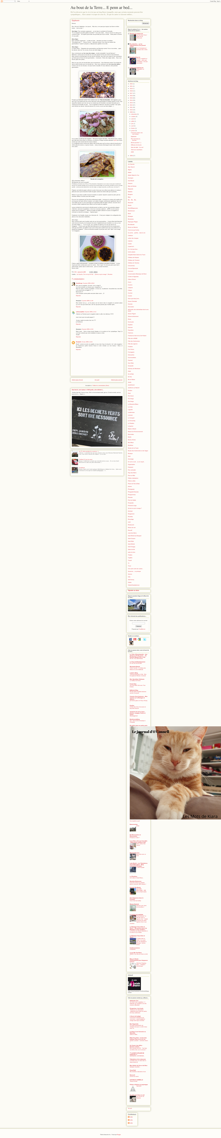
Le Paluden (131, 423)
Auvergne (130, 178)
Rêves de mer (132, 527)
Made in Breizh (132, 429)
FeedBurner (142, 629)
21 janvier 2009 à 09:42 (88, 283)
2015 (131, 98)
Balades (130, 191)
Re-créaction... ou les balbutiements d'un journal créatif (138, 45)
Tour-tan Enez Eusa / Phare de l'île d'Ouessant (141, 36)
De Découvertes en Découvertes (135, 835)
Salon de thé (131, 549)
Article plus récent (77, 380)
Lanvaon (130, 415)
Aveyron (130, 183)
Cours (129, 282)
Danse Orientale (132, 301)
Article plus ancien (116, 380)
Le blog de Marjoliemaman (137, 662)
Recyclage (131, 519)
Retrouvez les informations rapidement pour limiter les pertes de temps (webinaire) (138, 1011)
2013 (131, 102)
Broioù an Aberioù (133, 227)
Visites (129, 582)
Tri (128, 563)
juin (132, 123)
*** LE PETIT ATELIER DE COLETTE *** (137, 1053)
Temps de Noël (133, 1081)
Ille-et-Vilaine (131, 379)
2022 (131, 83)
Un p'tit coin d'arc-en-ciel (137, 1095)
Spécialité (138, 1086)
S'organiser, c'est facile (136, 1008)
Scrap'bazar (82, 467)
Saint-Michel (131, 544)
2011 (131, 107)
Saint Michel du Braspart (134, 535)
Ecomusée (131, 322)
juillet (132, 121)
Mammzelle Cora (134, 853)
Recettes (110, 274)
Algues (130, 169)
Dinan (129, 319)
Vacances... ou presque (134, 571)
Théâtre (130, 555)
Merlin (129, 437)
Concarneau (131, 265)
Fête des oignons (132, 344)
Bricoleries (131, 219)
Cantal (129, 243)
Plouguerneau (132, 494)
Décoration (131, 306)
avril (132, 126)
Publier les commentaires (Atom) (101, 385)
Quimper (130, 511)
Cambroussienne (135, 948)
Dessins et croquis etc (136, 33)
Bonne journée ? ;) (136, 142)
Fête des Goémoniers (134, 341)
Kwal (129, 393)
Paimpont (130, 467)
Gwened (130, 360)
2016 (131, 95)
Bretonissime (134, 824)
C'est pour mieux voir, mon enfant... (137, 133)
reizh (129, 522)
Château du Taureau (133, 263)
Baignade (130, 189)
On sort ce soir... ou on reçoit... (136, 461)
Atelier (129, 172)
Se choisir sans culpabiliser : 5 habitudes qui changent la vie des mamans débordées (138, 1003)
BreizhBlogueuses (133, 208)
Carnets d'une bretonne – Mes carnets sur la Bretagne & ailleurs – (138, 698)
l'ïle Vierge (131, 401)
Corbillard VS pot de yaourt (85, 459)
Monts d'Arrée (132, 439)
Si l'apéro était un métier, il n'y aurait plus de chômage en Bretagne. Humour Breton (141, 941)
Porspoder (131, 503)
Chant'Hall (133, 1070)
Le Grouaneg (131, 420)
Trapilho (130, 557)
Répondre (78, 295)
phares (130, 486)
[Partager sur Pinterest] (97, 272)
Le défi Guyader (140, 867)
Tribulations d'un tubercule (138, 1059)
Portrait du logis (132, 505)
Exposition (131, 330)
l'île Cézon (131, 396)
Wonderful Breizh (135, 666)
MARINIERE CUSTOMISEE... (137, 1056)
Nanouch (132, 1075)
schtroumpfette (80, 311)
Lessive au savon (134, 1076)
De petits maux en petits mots (138, 725)
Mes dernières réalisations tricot (138, 1071)
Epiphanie (76, 20)
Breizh (129, 205)
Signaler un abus (133, 590)
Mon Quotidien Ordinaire (137, 679)
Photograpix (131, 489)
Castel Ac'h (131, 246)
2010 (131, 109)
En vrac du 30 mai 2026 (136, 663)
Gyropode (130, 365)
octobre (133, 116)
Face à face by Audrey (135, 900)
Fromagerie (131, 352)
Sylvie (115, 140)
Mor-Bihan (131, 442)
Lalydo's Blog (134, 673)
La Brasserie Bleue (133, 404)
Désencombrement (133, 316)
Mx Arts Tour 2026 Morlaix (136, 658)
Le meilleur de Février (135, 680)
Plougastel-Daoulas (133, 492)
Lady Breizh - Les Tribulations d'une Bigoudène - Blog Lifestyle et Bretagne (138, 865)
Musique (130, 453)
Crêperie (130, 287)
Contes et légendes (133, 276)
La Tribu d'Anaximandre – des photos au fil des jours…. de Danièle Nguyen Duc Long (138, 656)
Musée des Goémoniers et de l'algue (138, 450)
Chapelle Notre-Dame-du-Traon (136, 254)
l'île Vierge (131, 398)
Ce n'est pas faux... (133, 249)
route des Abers (132, 533)
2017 (131, 93)
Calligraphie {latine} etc (136, 67)
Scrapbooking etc (135, 57)
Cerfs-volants (131, 252)
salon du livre (131, 552)
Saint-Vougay (131, 546)
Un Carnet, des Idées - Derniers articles (136, 1046)
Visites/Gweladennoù (133, 585)
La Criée (130, 407)
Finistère (130, 346)
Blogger (119, 1134)
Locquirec (130, 426)
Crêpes (130, 290)
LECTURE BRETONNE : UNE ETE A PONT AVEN (141, 890)
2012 (131, 105)
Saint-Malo (131, 541)
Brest (129, 213)
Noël (129, 456)
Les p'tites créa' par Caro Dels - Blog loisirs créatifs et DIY (138, 841)
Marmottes (131, 434)
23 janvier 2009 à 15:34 (87, 329)
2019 (131, 88)
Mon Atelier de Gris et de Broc (138, 1065)
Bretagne (130, 216)
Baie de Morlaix (132, 186)
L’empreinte (132, 949)
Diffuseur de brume (136, 145)
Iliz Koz (130, 376)
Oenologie (131, 459)
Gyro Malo (131, 363)
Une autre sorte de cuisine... (135, 568)
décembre (134, 114)
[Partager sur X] (93, 272)
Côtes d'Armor (132, 279)
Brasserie (130, 202)
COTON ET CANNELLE (136, 1079)
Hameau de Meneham (134, 368)
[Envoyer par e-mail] (90, 272)
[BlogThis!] (92, 272)
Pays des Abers (132, 472)
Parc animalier (132, 470)
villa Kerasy (131, 579)
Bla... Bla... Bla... (132, 200)
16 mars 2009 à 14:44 (86, 342)
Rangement (131, 514)
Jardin (129, 382)
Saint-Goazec (131, 538)
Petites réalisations (133, 478)
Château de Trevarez (134, 260)
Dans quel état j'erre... (134, 298)
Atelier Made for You (133, 175)
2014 (131, 100)
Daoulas (130, 304)
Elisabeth (78, 342)
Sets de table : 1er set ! (137, 147)
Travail (130, 560)
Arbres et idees (133, 1034)
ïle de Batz (131, 374)
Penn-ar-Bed (131, 475)
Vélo (129, 577)
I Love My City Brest (136, 952)
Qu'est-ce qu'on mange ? (101, 274)
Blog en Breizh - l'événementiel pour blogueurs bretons (139, 960)
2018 (131, 91)
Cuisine (130, 295)
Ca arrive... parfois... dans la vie (136, 232)
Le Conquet (131, 418)
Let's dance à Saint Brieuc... (137, 878)
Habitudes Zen (134, 1000)
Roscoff (130, 530)
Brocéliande (131, 224)
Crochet (130, 293)
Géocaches (131, 355)
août (132, 118)
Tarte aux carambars (136, 149)
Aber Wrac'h (131, 167)
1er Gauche (79, 274)
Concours (130, 271)
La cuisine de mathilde (136, 914)
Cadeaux (130, 235)
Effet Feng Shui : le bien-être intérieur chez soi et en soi (138, 1038)
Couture (130, 285)
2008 (131, 155)
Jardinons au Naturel (133, 387)
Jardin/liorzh (131, 385)
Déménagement (134, 716)
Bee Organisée (134, 1024)
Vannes (130, 574)
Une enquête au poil (135, 821)
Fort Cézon (131, 349)
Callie (131, 1117)
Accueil (97, 380)
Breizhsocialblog (135, 719)
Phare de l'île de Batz (134, 483)
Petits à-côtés (131, 481)
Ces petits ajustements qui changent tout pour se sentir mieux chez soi (138, 1027)
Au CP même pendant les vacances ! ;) (89, 451)
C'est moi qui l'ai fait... (88, 274)
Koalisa (132, 705)
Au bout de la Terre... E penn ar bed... (101, 7)
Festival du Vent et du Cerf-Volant (137, 335)
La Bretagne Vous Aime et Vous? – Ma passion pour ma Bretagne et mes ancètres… (138, 928)
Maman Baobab (134, 904)
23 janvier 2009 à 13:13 (90, 311)
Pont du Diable (132, 500)
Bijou (129, 197)
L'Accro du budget (135, 1016)
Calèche (130, 241)
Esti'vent (130, 327)
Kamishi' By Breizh (135, 887)
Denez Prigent (132, 313)
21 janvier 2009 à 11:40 (87, 300)
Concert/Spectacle (133, 268)
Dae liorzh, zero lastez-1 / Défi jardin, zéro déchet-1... (88, 389)
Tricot (129, 566)
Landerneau (131, 412)
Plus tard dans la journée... (135, 139)
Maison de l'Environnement (135, 431)
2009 (131, 112)
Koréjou (130, 390)
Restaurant (131, 524)
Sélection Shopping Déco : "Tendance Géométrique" (141, 964)
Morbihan (130, 445)
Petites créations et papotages (139, 1084)
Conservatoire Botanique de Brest (137, 274)
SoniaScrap (79, 283)
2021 (131, 86)
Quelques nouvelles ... (135, 1067)
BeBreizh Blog (134, 690)
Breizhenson (131, 210)
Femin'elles (133, 684)
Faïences (130, 333)
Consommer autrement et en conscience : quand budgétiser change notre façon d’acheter (137, 1019)
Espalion (130, 324)
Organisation (131, 464)
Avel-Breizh (131, 180)
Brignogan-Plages (133, 221)
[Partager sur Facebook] (95, 272)
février (133, 128)
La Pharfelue (133, 876)
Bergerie (130, 194)
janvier (133, 130)
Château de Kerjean (133, 257)
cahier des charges (133, 238)
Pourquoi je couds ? (135, 837)
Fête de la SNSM (132, 338)
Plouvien (130, 497)
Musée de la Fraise (133, 448)
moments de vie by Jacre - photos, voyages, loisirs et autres (137, 713)
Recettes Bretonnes (135, 881)
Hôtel (129, 371)
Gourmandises (132, 357)
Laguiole (130, 409)
